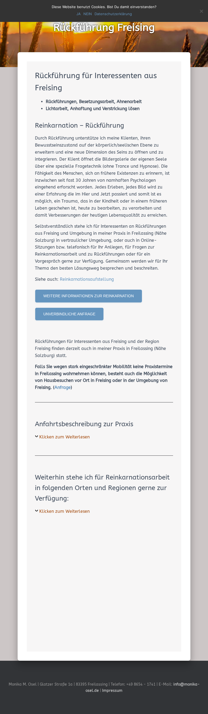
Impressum (112, 690)
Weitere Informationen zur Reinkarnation (88, 296)
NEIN (87, 14)
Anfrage (62, 387)
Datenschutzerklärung (113, 14)
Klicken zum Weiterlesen (64, 436)
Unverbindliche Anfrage (69, 314)
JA (78, 14)
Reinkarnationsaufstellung (87, 279)
